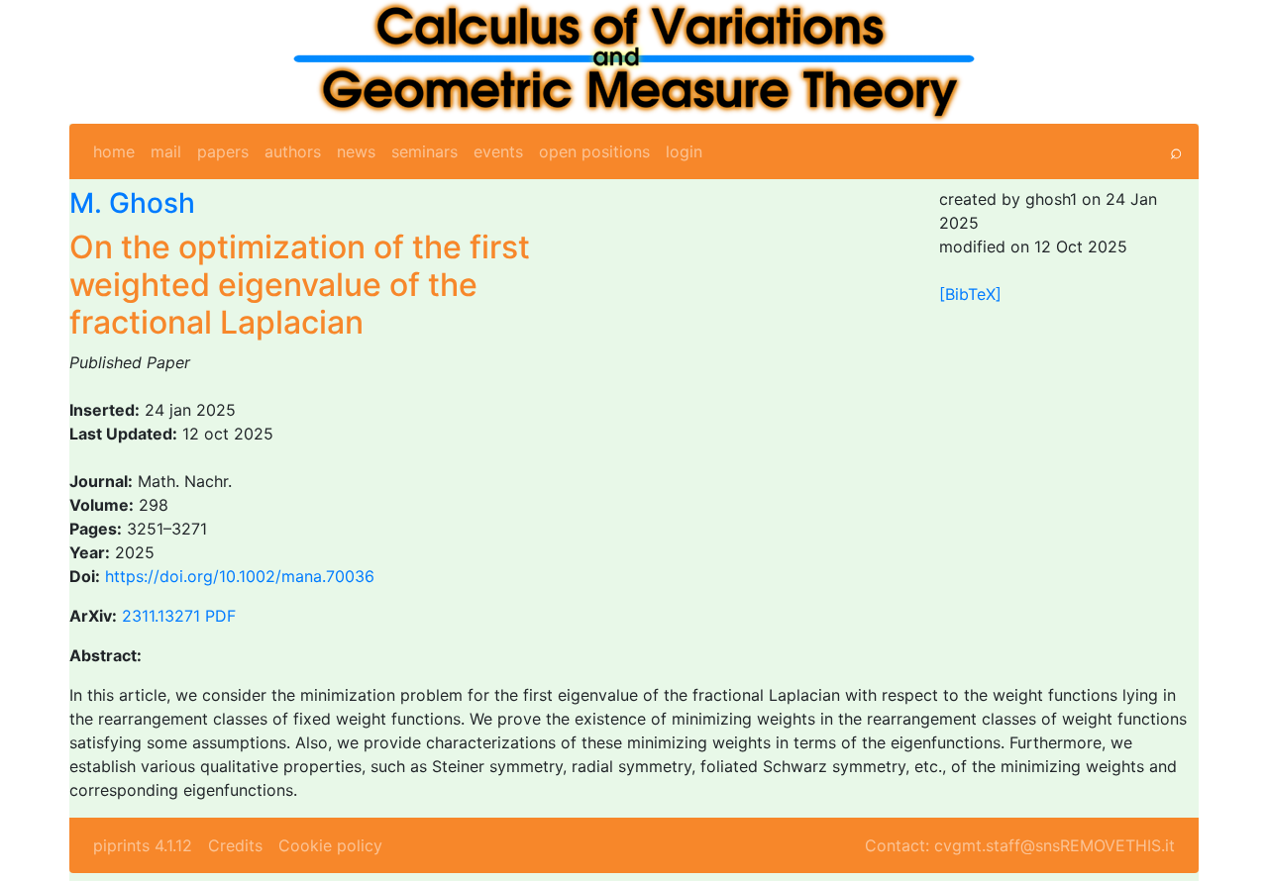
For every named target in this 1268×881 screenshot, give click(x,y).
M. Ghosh (132, 203)
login (684, 151)
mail (166, 151)
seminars (424, 151)
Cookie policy (330, 845)
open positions (594, 151)
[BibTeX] (970, 294)
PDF (220, 616)
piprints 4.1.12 (142, 845)
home (114, 151)
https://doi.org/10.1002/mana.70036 (239, 576)
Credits (235, 845)
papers (223, 151)
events (498, 151)
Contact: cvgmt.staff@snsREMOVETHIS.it (1020, 845)
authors (292, 151)
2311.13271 (161, 616)
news (356, 151)
